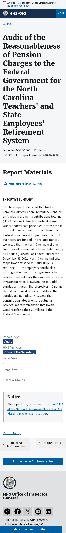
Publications (52, 443)
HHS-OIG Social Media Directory (27, 520)
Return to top (12, 433)
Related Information (16, 444)
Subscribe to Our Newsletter (33, 461)
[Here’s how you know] (33, 4)
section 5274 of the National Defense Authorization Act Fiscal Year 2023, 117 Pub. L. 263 (35, 409)
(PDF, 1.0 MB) (25, 184)
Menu (61, 13)
